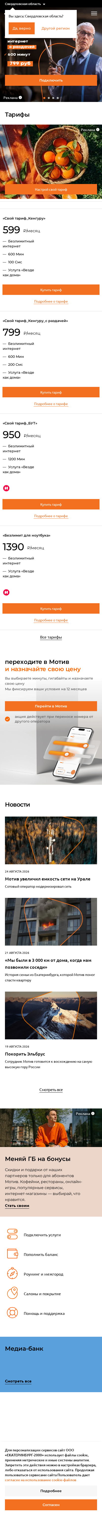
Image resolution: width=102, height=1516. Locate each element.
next (95, 1419)
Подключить (51, 80)
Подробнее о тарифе (51, 301)
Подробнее (51, 1491)
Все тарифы (51, 636)
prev (6, 1420)
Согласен (51, 1505)
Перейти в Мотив (51, 706)
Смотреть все (51, 1089)
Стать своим (17, 1205)
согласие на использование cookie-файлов (40, 1479)
